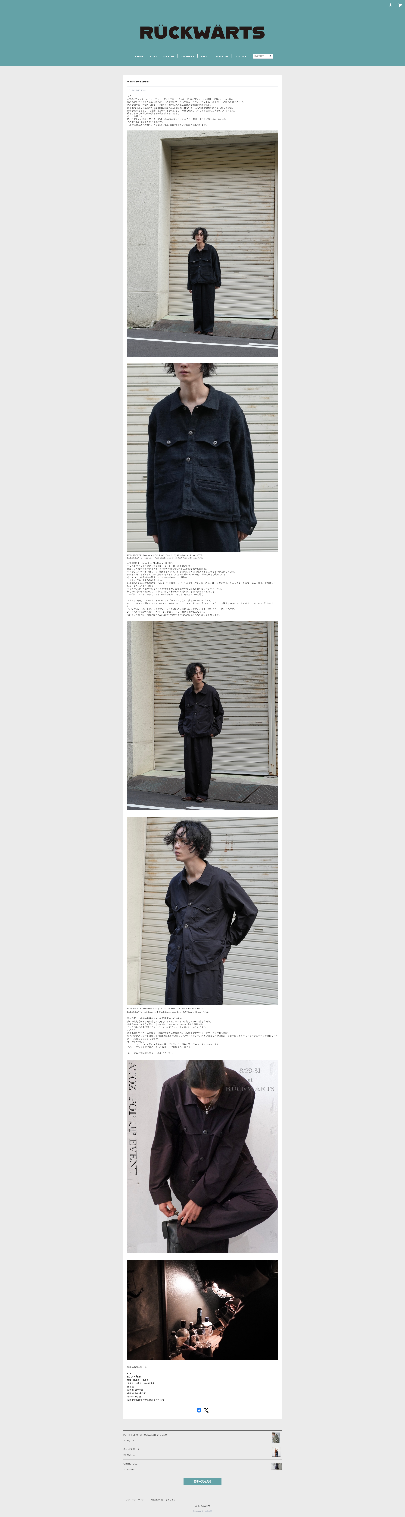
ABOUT (139, 56)
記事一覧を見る (202, 1481)
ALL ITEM (168, 56)
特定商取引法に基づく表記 (163, 1500)
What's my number (138, 81)
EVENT (205, 56)
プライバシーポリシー (136, 1500)
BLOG (153, 56)
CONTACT (240, 56)
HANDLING (221, 56)
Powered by (199, 1511)
